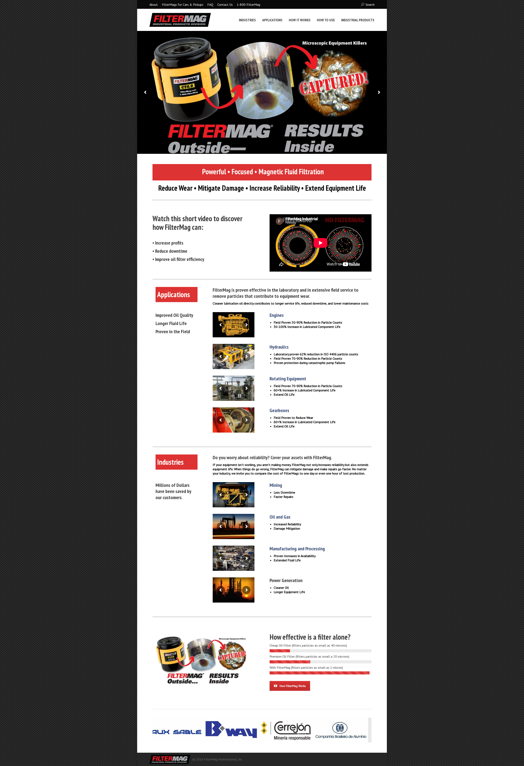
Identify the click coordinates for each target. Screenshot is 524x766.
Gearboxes (279, 410)
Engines (277, 315)
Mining (276, 485)
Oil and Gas (280, 517)
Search (370, 4)
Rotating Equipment (288, 378)
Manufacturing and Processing (297, 548)
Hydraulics (279, 347)
